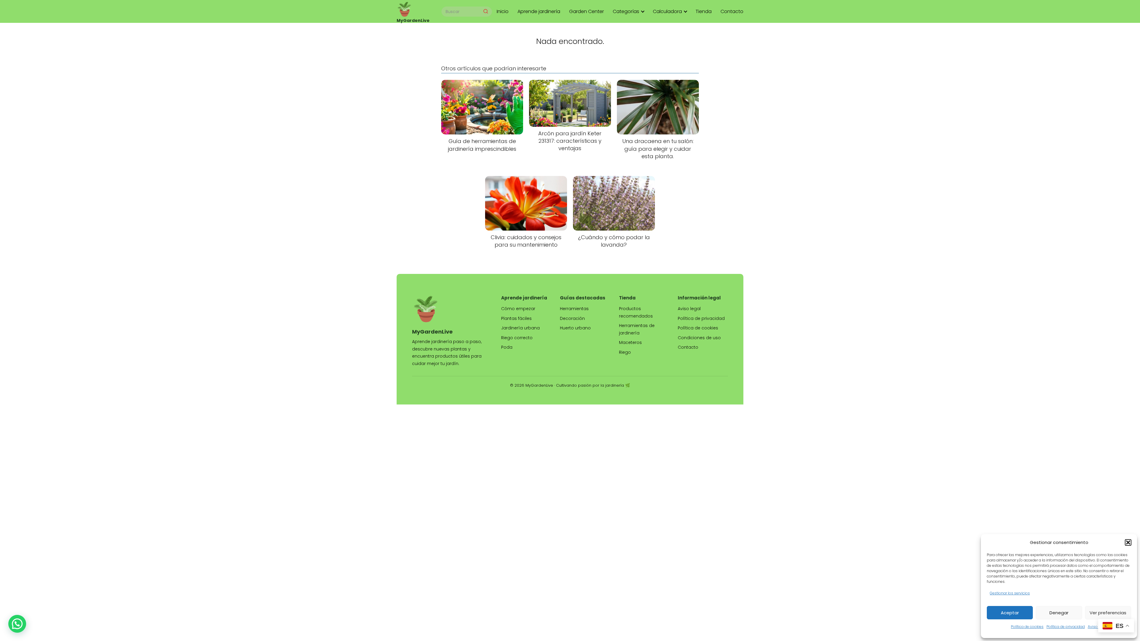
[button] (1128, 542)
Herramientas (574, 309)
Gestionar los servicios (1010, 593)
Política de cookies (1027, 626)
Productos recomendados (636, 312)
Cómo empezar (518, 309)
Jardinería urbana (520, 328)
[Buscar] (485, 11)
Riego (625, 352)
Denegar (1058, 613)
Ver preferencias (1108, 613)
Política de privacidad (1065, 626)
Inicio (503, 11)
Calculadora (667, 11)
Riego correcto (517, 338)
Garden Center (586, 11)
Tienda (704, 11)
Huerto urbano (575, 328)
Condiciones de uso (699, 338)
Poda (506, 347)
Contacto (732, 11)
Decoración (572, 318)
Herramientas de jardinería (637, 329)
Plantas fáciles (516, 318)
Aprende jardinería (538, 11)
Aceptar (1010, 613)
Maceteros (630, 342)
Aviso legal (1097, 626)
